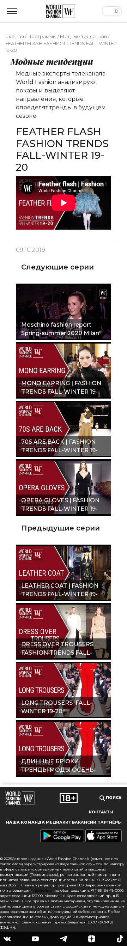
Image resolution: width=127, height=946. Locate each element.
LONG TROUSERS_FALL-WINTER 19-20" (56, 707)
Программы (42, 36)
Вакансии (84, 822)
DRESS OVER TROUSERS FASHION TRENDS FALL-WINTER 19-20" (57, 649)
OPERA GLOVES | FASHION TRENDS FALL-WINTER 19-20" (60, 505)
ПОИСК (113, 797)
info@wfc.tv (42, 890)
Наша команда (25, 822)
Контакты (101, 812)
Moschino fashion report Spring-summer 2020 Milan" (61, 328)
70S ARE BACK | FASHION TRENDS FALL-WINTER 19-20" (59, 446)
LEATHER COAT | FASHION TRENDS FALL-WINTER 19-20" (59, 590)
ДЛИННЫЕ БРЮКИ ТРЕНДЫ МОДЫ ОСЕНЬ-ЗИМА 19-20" (58, 766)
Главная (14, 36)
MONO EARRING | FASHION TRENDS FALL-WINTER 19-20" (61, 388)
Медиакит (58, 822)
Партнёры (109, 822)
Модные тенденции (83, 36)
